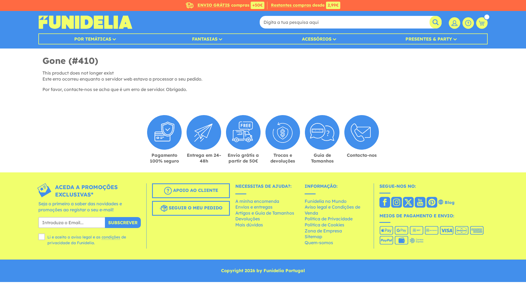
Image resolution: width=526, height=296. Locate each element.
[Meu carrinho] (482, 23)
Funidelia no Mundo (326, 201)
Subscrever (123, 222)
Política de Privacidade (329, 218)
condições (111, 237)
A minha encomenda (257, 201)
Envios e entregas (254, 207)
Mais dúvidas (249, 224)
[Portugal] (384, 203)
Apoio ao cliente (195, 190)
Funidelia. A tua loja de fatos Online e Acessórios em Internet (85, 22)
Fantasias (205, 39)
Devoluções (247, 218)
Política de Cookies (324, 224)
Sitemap (313, 236)
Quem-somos (319, 242)
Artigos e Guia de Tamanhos (264, 213)
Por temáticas (92, 39)
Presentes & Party (428, 39)
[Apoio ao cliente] (468, 23)
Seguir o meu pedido (194, 207)
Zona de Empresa (323, 231)
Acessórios (316, 39)
